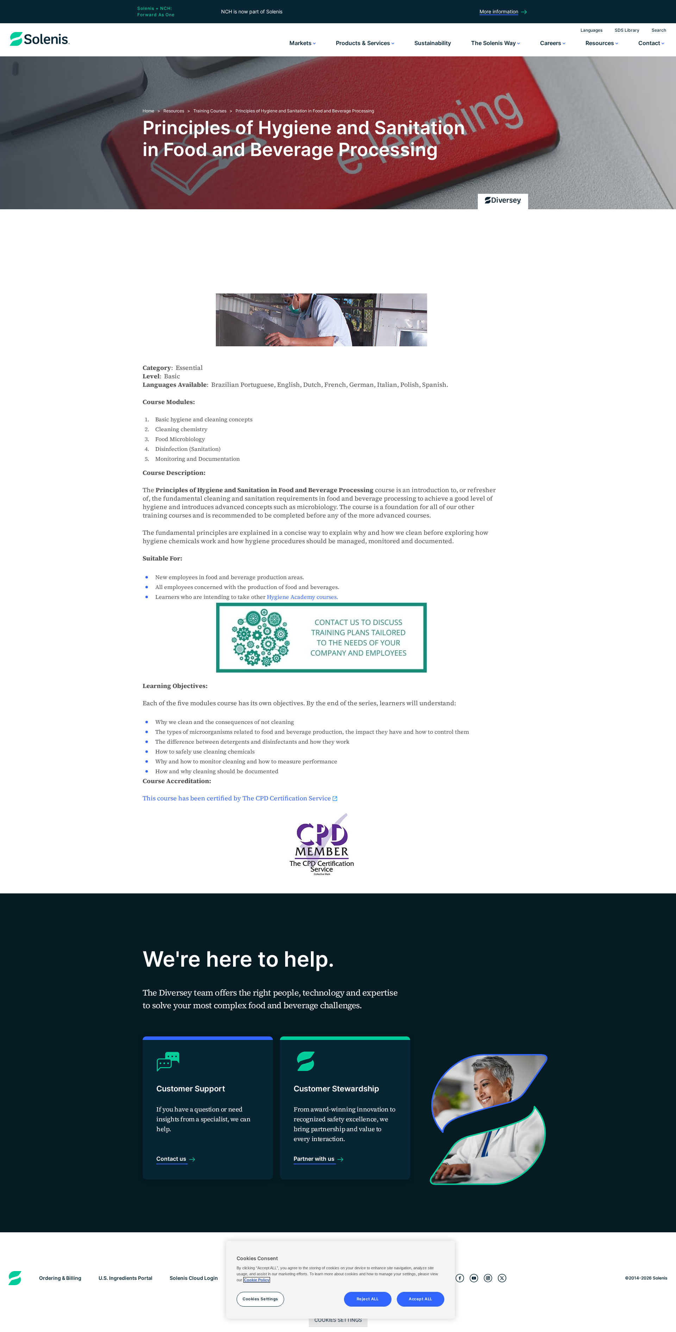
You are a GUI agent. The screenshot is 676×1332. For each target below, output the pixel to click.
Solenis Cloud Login (194, 1278)
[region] (340, 1280)
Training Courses (209, 110)
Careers (551, 43)
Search (659, 30)
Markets (301, 43)
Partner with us (315, 1158)
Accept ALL (420, 1298)
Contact (650, 43)
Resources (600, 43)
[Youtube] (474, 1278)
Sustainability (432, 43)
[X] (502, 1278)
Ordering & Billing (60, 1278)
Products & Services (364, 43)
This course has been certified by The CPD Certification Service (237, 798)
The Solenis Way (494, 43)
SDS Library (627, 30)
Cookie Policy (256, 1280)
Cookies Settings (338, 1320)
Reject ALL (368, 1298)
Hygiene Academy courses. (302, 597)
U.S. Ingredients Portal (125, 1278)
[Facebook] (460, 1278)
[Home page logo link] (40, 45)
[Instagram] (488, 1278)
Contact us (172, 1158)
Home (148, 110)
